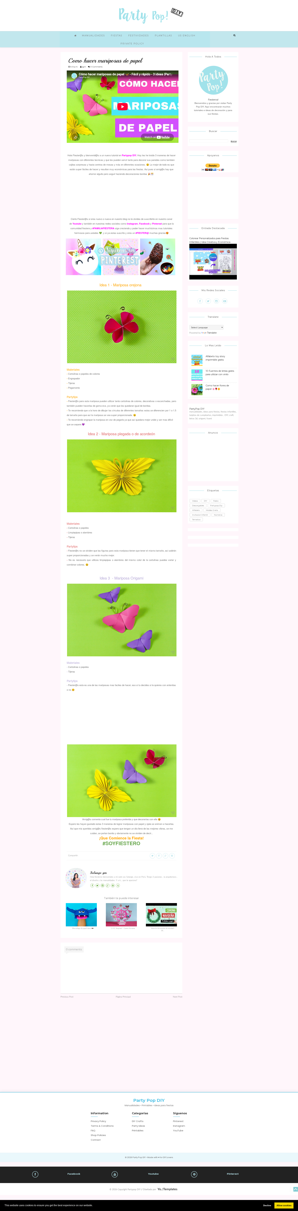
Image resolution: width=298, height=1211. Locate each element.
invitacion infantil (200, 515)
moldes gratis (212, 510)
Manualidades (93, 35)
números (218, 515)
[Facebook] (200, 301)
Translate (212, 332)
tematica (196, 519)
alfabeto (196, 510)
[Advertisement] (121, 195)
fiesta (215, 501)
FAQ (93, 1130)
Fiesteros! (213, 99)
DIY (205, 501)
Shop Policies (98, 1135)
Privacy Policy (98, 1121)
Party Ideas (138, 1125)
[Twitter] (208, 301)
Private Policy (132, 43)
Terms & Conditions (102, 1125)
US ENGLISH (186, 35)
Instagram (179, 1125)
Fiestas (116, 35)
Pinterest (178, 1121)
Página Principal (123, 997)
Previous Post (67, 997)
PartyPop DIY (196, 408)
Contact (96, 1139)
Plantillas (163, 35)
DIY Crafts (137, 1121)
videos (195, 501)
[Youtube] (224, 301)
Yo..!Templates (167, 1189)
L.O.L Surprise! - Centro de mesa (123, 928)
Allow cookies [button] (284, 1205)
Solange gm (98, 873)
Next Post (177, 997)
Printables (137, 1130)
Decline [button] (267, 1205)
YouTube (178, 1130)
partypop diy (216, 505)
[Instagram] (216, 301)
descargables (198, 505)
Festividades (138, 35)
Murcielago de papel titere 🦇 (83, 928)
